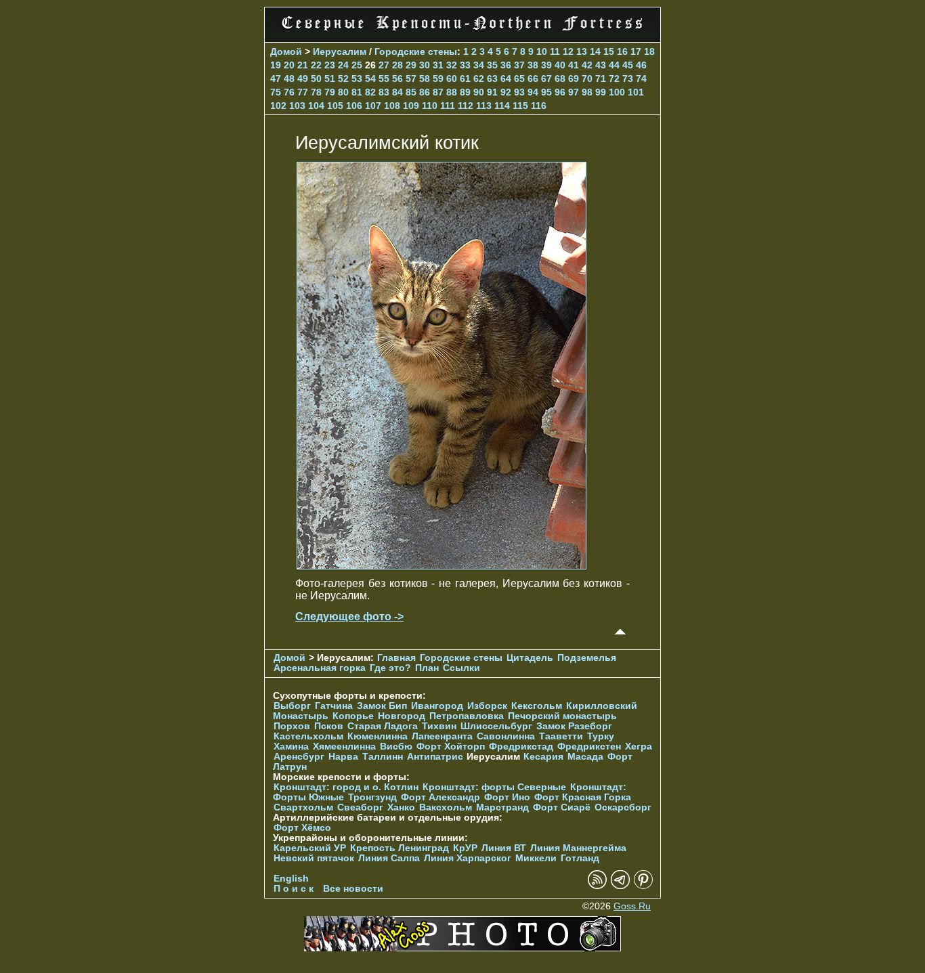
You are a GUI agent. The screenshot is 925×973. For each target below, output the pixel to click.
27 (384, 65)
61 (465, 78)
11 (555, 51)
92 (505, 92)
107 (373, 105)
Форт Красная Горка (582, 797)
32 (451, 65)
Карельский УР (310, 848)
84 (397, 92)
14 (595, 51)
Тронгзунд (372, 797)
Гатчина (334, 706)
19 (275, 65)
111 (447, 105)
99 (600, 92)
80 (343, 92)
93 (519, 92)
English (291, 878)
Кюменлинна (377, 736)
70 (587, 78)
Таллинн (382, 757)
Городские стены (415, 51)
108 (392, 105)
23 (329, 65)
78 (316, 92)
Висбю (396, 746)
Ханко (401, 807)
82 (370, 92)
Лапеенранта (442, 736)
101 (636, 92)
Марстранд (502, 807)
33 (465, 65)
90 (478, 92)
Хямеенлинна (344, 746)
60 (451, 78)
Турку (600, 736)
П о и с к (294, 889)
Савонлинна (506, 736)
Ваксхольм (445, 807)
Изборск (487, 706)
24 (343, 65)
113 (484, 105)
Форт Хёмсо (302, 828)
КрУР (465, 848)
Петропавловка (466, 716)
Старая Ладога (382, 726)
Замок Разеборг (574, 726)
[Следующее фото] (441, 565)
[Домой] (462, 33)
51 (329, 78)
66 (533, 78)
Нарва (343, 757)
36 (505, 65)
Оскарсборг (623, 807)
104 (316, 105)
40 (560, 65)
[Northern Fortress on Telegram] (620, 886)
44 (614, 65)
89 (465, 92)
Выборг (292, 706)
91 (492, 92)
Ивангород (437, 706)
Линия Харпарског (467, 858)
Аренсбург (299, 757)
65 (519, 78)
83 (384, 92)
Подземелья (586, 658)
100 (617, 92)
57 (411, 78)
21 (302, 65)
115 (520, 105)
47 (275, 78)
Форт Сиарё (561, 807)
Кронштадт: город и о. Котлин (346, 787)
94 (533, 92)
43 (600, 65)
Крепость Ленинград (399, 848)
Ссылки (461, 668)
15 (608, 51)
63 (492, 78)
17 (635, 51)
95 (546, 92)
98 (587, 92)
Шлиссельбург (496, 726)
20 (289, 65)
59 (438, 78)
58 (424, 78)
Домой (286, 51)
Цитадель (530, 658)
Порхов (292, 726)
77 (302, 92)
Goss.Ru (632, 906)
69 (573, 78)
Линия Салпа (389, 858)
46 (641, 65)
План (427, 668)
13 (581, 51)
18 (649, 51)
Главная (396, 658)
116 (538, 105)
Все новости (353, 889)
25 (356, 65)
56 (397, 78)
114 (502, 105)
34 (478, 65)
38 (533, 65)
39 (546, 65)
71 (600, 78)
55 (384, 78)
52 (343, 78)
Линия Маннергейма (578, 848)
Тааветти (561, 736)
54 (370, 78)
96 (560, 92)
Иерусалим (339, 51)
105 (335, 105)
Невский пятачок (314, 858)
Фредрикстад (521, 746)
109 (411, 105)
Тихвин (439, 726)
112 (465, 105)
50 (316, 78)
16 (622, 51)
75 (275, 92)
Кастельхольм (308, 736)
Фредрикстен (589, 746)
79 (329, 92)
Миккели (536, 858)
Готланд (580, 858)
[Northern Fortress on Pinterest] (643, 886)
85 (411, 92)
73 (627, 78)
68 (560, 78)
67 (546, 78)
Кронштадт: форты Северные (494, 787)
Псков (328, 726)
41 (573, 65)
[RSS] (597, 886)
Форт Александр (440, 797)
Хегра (638, 746)
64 (505, 78)
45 (627, 65)
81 (356, 92)
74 (641, 78)
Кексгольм (536, 706)
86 (424, 92)
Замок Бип (382, 706)
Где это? (390, 668)
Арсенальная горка (320, 668)
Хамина (291, 746)
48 (289, 78)
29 (411, 65)
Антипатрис (435, 757)
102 (278, 105)
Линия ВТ (503, 848)
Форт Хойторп (450, 746)
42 (587, 65)
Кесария (543, 757)
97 (573, 92)
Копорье (353, 716)
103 (297, 105)
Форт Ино (507, 797)
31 (438, 65)
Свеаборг (360, 807)
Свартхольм (303, 807)
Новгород (401, 716)
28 (397, 65)
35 (492, 65)
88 (451, 92)
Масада (585, 757)
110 (429, 105)
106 (354, 105)
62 (478, 78)
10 (541, 51)
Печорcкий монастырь (562, 716)
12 (568, 51)
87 (438, 92)
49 (302, 78)
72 (614, 78)
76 (289, 92)
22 (316, 65)
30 (424, 65)
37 (519, 65)
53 (356, 78)
